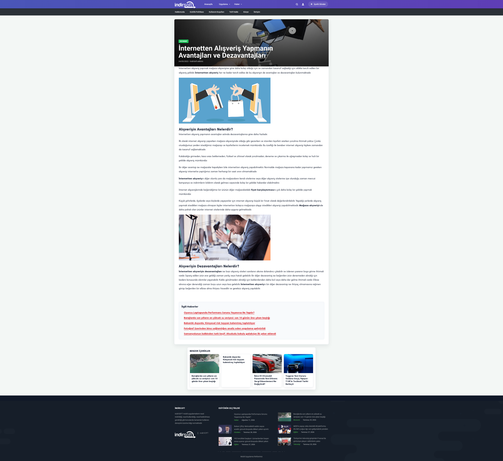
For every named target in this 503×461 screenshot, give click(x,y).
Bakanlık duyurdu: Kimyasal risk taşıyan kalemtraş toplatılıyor (219, 323)
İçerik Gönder (320, 4)
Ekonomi (183, 41)
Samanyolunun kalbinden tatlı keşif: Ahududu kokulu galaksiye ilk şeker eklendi (230, 333)
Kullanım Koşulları (216, 12)
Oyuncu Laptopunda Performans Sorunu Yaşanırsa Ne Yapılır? (219, 312)
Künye (246, 12)
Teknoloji (296, 444)
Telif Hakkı (233, 12)
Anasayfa (208, 4)
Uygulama (223, 4)
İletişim (257, 12)
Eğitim (295, 432)
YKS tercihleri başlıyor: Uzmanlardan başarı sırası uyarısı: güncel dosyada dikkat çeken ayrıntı (251, 440)
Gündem (237, 432)
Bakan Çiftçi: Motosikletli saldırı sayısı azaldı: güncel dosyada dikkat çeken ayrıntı (251, 427)
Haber (237, 4)
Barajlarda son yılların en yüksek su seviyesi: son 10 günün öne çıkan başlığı (227, 317)
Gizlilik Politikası (197, 12)
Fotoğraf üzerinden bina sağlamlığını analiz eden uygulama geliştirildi (225, 328)
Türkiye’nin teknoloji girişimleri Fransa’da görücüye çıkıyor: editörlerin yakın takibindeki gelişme (309, 440)
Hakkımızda (180, 12)
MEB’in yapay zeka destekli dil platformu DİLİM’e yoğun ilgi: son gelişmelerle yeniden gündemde (310, 427)
